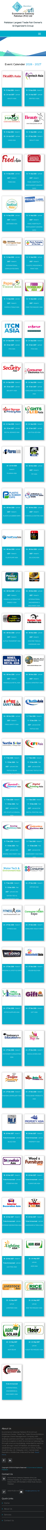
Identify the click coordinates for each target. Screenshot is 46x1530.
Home (7, 1503)
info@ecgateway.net (32, 1491)
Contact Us (9, 1520)
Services (7, 1515)
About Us (8, 1509)
